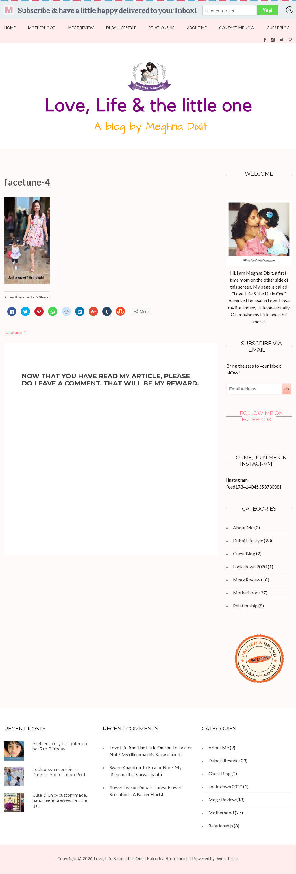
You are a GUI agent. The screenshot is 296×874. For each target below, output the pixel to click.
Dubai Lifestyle (121, 28)
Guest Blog (278, 28)
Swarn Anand (122, 767)
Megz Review (81, 28)
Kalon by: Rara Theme (168, 858)
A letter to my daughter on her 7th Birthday (59, 746)
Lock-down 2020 (250, 566)
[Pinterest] (290, 39)
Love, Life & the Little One (119, 858)
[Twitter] (282, 39)
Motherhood (42, 28)
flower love (121, 787)
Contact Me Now (236, 28)
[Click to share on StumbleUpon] (120, 311)
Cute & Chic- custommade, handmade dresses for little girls (59, 800)
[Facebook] (265, 39)
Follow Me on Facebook (261, 416)
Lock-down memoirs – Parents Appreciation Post (59, 772)
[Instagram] (273, 39)
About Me (197, 28)
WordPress (228, 858)
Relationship (162, 28)
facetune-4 (15, 332)
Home (10, 28)
